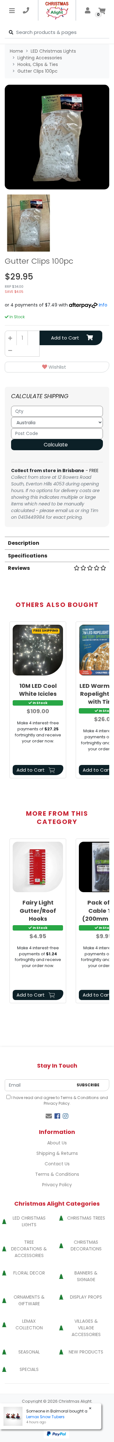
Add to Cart (65, 337)
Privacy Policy (57, 1103)
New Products (86, 1352)
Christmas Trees (86, 1218)
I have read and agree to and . (59, 1100)
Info (103, 305)
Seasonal (29, 1352)
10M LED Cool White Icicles (38, 690)
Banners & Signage (86, 1276)
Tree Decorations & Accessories (29, 1249)
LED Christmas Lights (29, 1221)
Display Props (86, 1297)
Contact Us (57, 1164)
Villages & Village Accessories (86, 1328)
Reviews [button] (19, 568)
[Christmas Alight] (57, 10)
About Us (57, 1143)
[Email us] (49, 1116)
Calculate (56, 444)
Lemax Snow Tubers (45, 1416)
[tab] (57, 543)
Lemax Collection (29, 1324)
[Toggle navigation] (12, 10)
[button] (57, 367)
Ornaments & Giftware (29, 1300)
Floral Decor (29, 1273)
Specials (29, 1369)
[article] (38, 701)
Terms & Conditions (79, 1097)
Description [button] (23, 543)
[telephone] (26, 10)
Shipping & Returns (57, 1153)
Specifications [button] (27, 555)
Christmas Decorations (86, 1245)
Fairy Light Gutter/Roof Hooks (38, 910)
